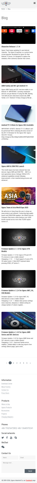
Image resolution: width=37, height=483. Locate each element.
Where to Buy (5, 404)
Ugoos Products (6, 407)
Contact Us (5, 390)
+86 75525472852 (9, 428)
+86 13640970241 (25, 428)
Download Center (6, 384)
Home (3, 9)
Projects (4, 414)
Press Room (5, 393)
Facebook (29, 480)
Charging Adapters (7, 417)
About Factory (5, 387)
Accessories (5, 411)
